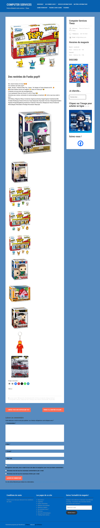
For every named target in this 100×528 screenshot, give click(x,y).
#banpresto (21, 398)
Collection (18, 399)
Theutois (39, 399)
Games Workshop (42, 7)
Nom (8, 444)
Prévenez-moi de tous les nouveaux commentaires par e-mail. (25, 470)
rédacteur (19, 80)
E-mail (9, 451)
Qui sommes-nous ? (50, 4)
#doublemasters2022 (29, 398)
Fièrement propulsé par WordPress (15, 524)
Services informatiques (65, 4)
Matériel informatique (80, 4)
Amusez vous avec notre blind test (18, 410)
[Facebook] (80, 143)
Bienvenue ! (40, 4)
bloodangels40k (12, 399)
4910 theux (37, 398)
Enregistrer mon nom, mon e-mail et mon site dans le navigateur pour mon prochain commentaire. (34, 467)
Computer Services (19, 4)
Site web (9, 458)
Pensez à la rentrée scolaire (53, 410)
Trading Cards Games (55, 7)
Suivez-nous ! (71, 512)
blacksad (52, 398)
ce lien (15, 500)
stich (35, 399)
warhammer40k (44, 399)
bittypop (48, 398)
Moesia (32, 524)
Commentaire (11, 423)
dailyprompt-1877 (25, 399)
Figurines (66, 7)
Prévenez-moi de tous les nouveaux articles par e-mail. (23, 474)
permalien (52, 399)
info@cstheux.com (81, 37)
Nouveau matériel (13, 398)
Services (40, 511)
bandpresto (43, 398)
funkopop (31, 399)
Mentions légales (42, 507)
